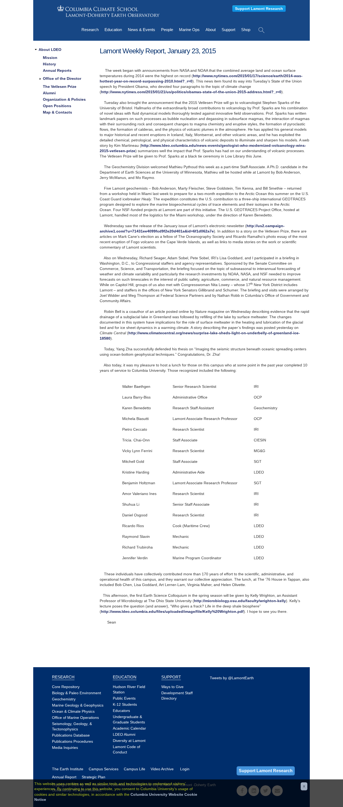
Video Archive (162, 769)
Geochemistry (64, 699)
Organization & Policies (64, 99)
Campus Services (103, 769)
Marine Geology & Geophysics (77, 705)
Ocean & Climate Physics (73, 711)
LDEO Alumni (124, 734)
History (49, 64)
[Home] (108, 11)
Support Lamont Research (259, 8)
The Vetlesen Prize (59, 86)
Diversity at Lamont (129, 740)
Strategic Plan (93, 777)
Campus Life (134, 769)
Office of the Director (62, 78)
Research (90, 29)
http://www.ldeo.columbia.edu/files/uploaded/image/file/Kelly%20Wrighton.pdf (172, 611)
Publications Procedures (72, 741)
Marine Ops (189, 29)
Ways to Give (172, 687)
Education (113, 29)
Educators (121, 710)
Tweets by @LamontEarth (232, 678)
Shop (245, 29)
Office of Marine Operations (75, 717)
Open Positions (57, 106)
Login (184, 769)
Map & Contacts (57, 112)
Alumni (49, 93)
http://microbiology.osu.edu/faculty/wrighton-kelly (240, 601)
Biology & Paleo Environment (76, 693)
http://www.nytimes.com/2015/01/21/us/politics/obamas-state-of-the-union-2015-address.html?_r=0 (191, 92)
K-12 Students (125, 704)
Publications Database (71, 735)
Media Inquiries (65, 747)
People (167, 29)
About (211, 29)
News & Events (141, 29)
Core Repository (66, 687)
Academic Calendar (129, 728)
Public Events (124, 698)
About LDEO (50, 49)
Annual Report (64, 777)
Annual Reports (57, 70)
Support (228, 29)
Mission (50, 57)
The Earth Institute (67, 769)
